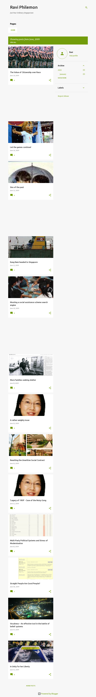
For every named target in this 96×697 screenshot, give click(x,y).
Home (13, 30)
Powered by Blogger (49, 694)
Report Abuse (63, 96)
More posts (30, 686)
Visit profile (73, 56)
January (63, 74)
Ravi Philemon (24, 7)
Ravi (71, 52)
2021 (60, 70)
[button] (50, 80)
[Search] (86, 7)
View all (13, 42)
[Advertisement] (30, 103)
